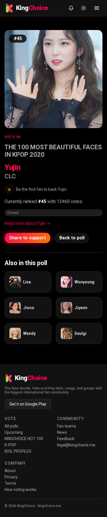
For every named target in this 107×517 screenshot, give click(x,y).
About (10, 470)
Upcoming (14, 432)
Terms (10, 483)
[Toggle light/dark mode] (83, 8)
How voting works (20, 489)
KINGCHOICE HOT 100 (24, 438)
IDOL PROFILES (18, 451)
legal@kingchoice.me (76, 445)
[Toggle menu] (96, 8)
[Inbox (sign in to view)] (71, 8)
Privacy (11, 477)
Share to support (27, 237)
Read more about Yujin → (27, 223)
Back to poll (71, 237)
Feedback (65, 438)
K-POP (10, 445)
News (62, 432)
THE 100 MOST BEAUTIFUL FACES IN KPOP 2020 (53, 151)
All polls (11, 426)
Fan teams (66, 426)
